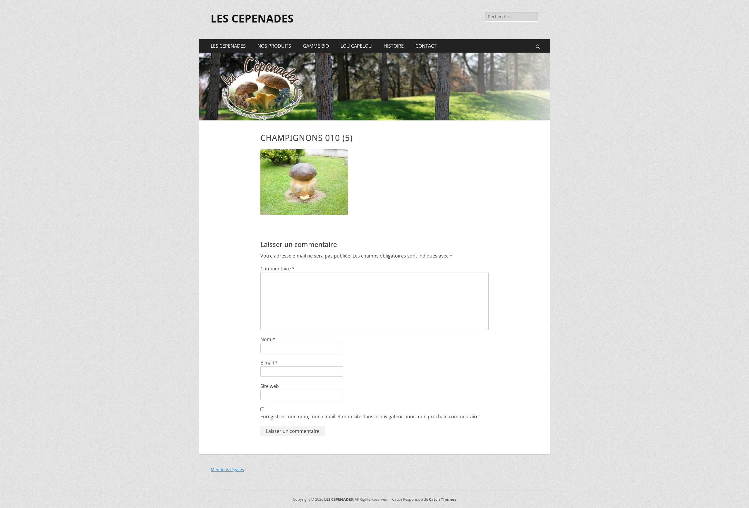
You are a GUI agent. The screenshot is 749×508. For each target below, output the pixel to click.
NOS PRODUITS (274, 46)
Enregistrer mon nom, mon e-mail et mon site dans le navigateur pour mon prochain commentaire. (370, 416)
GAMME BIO (316, 46)
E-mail (269, 363)
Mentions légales (227, 469)
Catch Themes (442, 499)
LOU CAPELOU (356, 46)
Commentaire (277, 268)
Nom (267, 339)
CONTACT (426, 46)
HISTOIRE (394, 46)
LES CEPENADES (252, 18)
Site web (269, 386)
